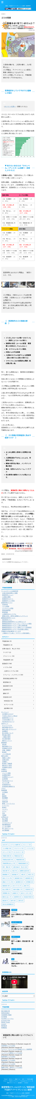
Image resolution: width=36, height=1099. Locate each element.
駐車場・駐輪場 (7, 763)
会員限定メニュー (7, 777)
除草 (13, 900)
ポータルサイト (18, 852)
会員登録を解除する (8, 786)
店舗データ (17, 1079)
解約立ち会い (7, 897)
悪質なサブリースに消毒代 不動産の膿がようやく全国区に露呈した (22, 929)
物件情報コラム (7, 746)
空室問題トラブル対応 (8, 1046)
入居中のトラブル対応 (8, 1064)
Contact (26, 1082)
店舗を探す (5, 760)
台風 (23, 874)
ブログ (3, 788)
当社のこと (4, 723)
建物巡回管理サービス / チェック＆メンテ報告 (17, 623)
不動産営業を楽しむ (9, 863)
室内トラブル (7, 878)
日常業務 (29, 882)
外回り (30, 874)
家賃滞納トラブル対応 (8, 1056)
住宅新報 (4, 1017)
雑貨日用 (5, 802)
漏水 (26, 885)
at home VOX (5, 1020)
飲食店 (4, 807)
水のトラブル (17, 885)
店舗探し (5, 761)
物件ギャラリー (7, 741)
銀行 (3, 794)
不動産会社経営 (8, 859)
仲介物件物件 (6, 739)
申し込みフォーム (7, 828)
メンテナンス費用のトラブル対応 (11, 1053)
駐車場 (4, 752)
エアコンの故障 (15, 844)
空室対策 (5, 604)
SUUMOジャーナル (7, 1018)
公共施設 (5, 792)
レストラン (5, 805)
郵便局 (4, 796)
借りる (10, 1079)
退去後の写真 (28, 897)
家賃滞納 (5, 612)
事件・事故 (6, 867)
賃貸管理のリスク (6, 602)
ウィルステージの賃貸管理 (9, 591)
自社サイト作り (26, 893)
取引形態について (7, 733)
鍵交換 (5, 900)
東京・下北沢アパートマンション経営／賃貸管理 (18, 1093)
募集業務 (6, 874)
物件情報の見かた (7, 727)
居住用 (4, 744)
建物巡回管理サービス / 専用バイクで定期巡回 (17, 627)
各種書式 (5, 731)
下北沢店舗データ (7, 720)
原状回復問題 (6, 610)
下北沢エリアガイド (13, 1081)
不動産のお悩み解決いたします (11, 631)
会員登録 (4, 771)
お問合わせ (4, 817)
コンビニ (5, 809)
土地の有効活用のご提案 (10, 593)
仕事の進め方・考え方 (20, 867)
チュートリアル (7, 725)
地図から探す (6, 758)
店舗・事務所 (6, 750)
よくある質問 (6, 826)
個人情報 (5, 819)
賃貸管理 (17, 897)
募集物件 (4, 742)
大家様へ (4, 769)
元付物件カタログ (7, 714)
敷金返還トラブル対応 (8, 1060)
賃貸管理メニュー (7, 595)
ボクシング (7, 852)
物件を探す (4, 756)
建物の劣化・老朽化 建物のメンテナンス (15, 616)
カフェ (4, 811)
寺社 (3, 813)
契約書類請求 (6, 824)
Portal (5, 1079)
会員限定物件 (6, 775)
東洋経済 (4, 1026)
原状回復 (15, 874)
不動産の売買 (7, 856)
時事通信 (4, 1028)
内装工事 (6, 870)
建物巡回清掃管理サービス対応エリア (14, 622)
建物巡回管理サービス (8, 618)
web (5, 844)
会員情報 (5, 779)
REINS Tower (5, 1022)
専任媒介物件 (6, 735)
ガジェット (27, 844)
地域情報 (4, 790)
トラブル (29, 848)
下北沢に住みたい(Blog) (9, 716)
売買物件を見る (7, 748)
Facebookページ (7, 781)
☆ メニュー (5, 712)
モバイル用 (5, 782)
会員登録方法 (6, 784)
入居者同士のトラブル (9, 614)
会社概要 (5, 821)
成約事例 (19, 882)
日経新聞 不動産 (6, 1015)
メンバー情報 (6, 773)
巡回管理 (29, 878)
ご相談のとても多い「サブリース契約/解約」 (16, 633)
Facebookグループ (8, 721)
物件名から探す (7, 765)
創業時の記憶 (24, 870)
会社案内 (20, 1082)
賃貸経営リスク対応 (8, 601)
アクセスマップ (7, 823)
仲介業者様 (5, 830)
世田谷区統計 (5, 1013)
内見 (14, 870)
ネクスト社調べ (10, 106)
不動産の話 (18, 856)
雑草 (21, 900)
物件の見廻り (17, 889)
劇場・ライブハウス (8, 803)
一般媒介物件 (6, 737)
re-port (3, 1024)
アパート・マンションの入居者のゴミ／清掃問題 (16, 1049)
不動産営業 (20, 859)
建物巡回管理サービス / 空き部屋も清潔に (15, 629)
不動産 (4, 815)
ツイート (4, 837)
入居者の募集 (6, 597)
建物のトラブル (8, 882)
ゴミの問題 (5, 606)
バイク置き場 (6, 754)
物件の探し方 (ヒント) (9, 729)
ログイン (18, 562)
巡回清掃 (19, 878)
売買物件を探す (7, 767)
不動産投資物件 (23, 863)
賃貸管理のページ (7, 718)
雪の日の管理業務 (8, 904)
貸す (23, 1079)
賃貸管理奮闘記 (16, 953)
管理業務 (6, 893)
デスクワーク (19, 848)
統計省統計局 (5, 1011)
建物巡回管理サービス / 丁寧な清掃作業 (14, 625)
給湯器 (15, 893)
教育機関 (5, 798)
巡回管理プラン (7, 620)
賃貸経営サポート (7, 599)
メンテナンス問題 (7, 608)
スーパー (5, 800)
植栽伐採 (6, 885)
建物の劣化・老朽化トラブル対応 (11, 1067)
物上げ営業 (6, 889)
